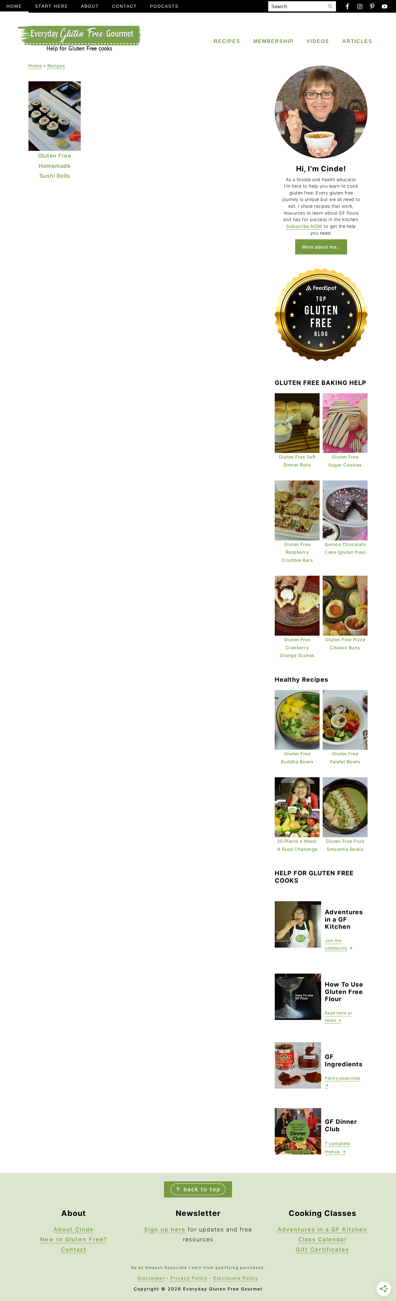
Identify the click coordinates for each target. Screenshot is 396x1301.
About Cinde (74, 1229)
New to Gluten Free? (73, 1239)
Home (35, 65)
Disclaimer (151, 1278)
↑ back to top (198, 1189)
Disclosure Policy (235, 1278)
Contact (74, 1249)
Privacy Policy (189, 1278)
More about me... (321, 247)
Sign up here (165, 1229)
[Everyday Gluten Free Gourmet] (79, 50)
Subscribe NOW (304, 226)
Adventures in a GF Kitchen (322, 1229)
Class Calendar (322, 1239)
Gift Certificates (322, 1249)
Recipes (56, 65)
